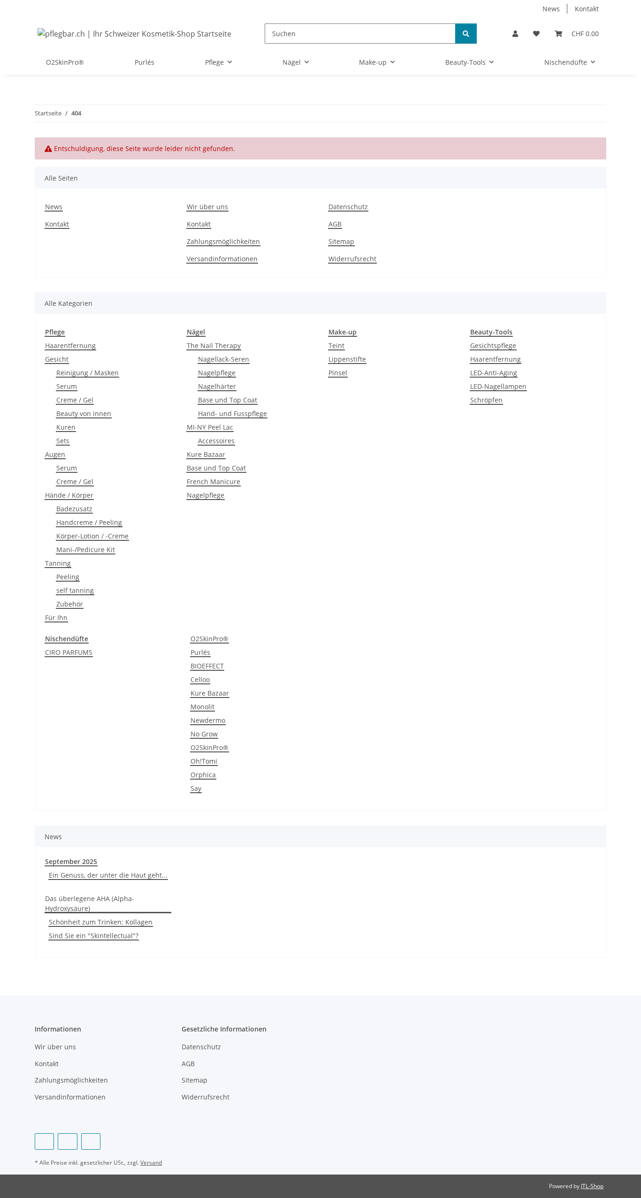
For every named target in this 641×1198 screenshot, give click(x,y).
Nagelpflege (217, 372)
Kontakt (587, 8)
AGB (335, 224)
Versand (151, 1163)
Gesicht (57, 359)
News (551, 8)
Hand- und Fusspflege (232, 413)
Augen (55, 454)
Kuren (66, 427)
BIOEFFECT (207, 665)
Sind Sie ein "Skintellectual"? (93, 935)
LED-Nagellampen (498, 386)
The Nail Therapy (214, 345)
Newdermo (208, 720)
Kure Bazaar (206, 454)
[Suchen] (466, 33)
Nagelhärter (217, 386)
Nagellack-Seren (223, 359)
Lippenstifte (347, 359)
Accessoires (216, 440)
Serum (66, 386)
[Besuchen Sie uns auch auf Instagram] (90, 1141)
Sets (62, 440)
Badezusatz (74, 508)
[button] (515, 33)
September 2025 (71, 861)
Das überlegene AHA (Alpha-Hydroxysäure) (89, 903)
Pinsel (337, 372)
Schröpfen (486, 399)
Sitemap (341, 241)
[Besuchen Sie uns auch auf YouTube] (67, 1141)
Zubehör (69, 603)
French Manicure (213, 481)
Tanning (58, 563)
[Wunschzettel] (536, 33)
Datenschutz (348, 206)
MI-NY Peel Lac (210, 427)
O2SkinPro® (210, 638)
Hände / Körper (69, 495)
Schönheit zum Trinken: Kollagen (101, 921)
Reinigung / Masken (87, 372)
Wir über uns (207, 206)
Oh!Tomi (204, 761)
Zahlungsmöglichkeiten (223, 241)
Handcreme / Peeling (89, 522)
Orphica (203, 774)
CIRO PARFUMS (68, 652)
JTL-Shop (592, 1186)
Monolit (202, 706)
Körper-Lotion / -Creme (92, 535)
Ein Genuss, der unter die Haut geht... (108, 875)
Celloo (200, 679)
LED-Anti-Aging (493, 372)
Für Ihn (56, 617)
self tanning (75, 590)
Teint (336, 345)
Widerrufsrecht (352, 258)
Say (196, 788)
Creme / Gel (74, 399)
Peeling (67, 576)
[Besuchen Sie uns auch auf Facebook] (44, 1141)
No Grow (204, 733)
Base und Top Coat (227, 399)
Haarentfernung (70, 345)
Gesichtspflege (493, 345)
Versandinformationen (222, 258)
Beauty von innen (83, 413)
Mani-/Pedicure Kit (85, 549)
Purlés (200, 652)
